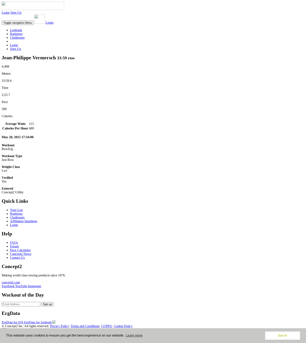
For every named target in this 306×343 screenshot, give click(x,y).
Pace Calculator (20, 250)
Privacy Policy (59, 326)
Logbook (16, 30)
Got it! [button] (282, 335)
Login (6, 12)
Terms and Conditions (85, 326)
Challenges (17, 37)
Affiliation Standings (23, 221)
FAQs (14, 242)
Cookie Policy (123, 326)
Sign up (47, 304)
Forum (14, 246)
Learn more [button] (134, 335)
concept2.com (11, 282)
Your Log (16, 210)
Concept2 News (20, 254)
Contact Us (17, 257)
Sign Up (15, 12)
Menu (17, 22)
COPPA (106, 326)
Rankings (16, 34)
